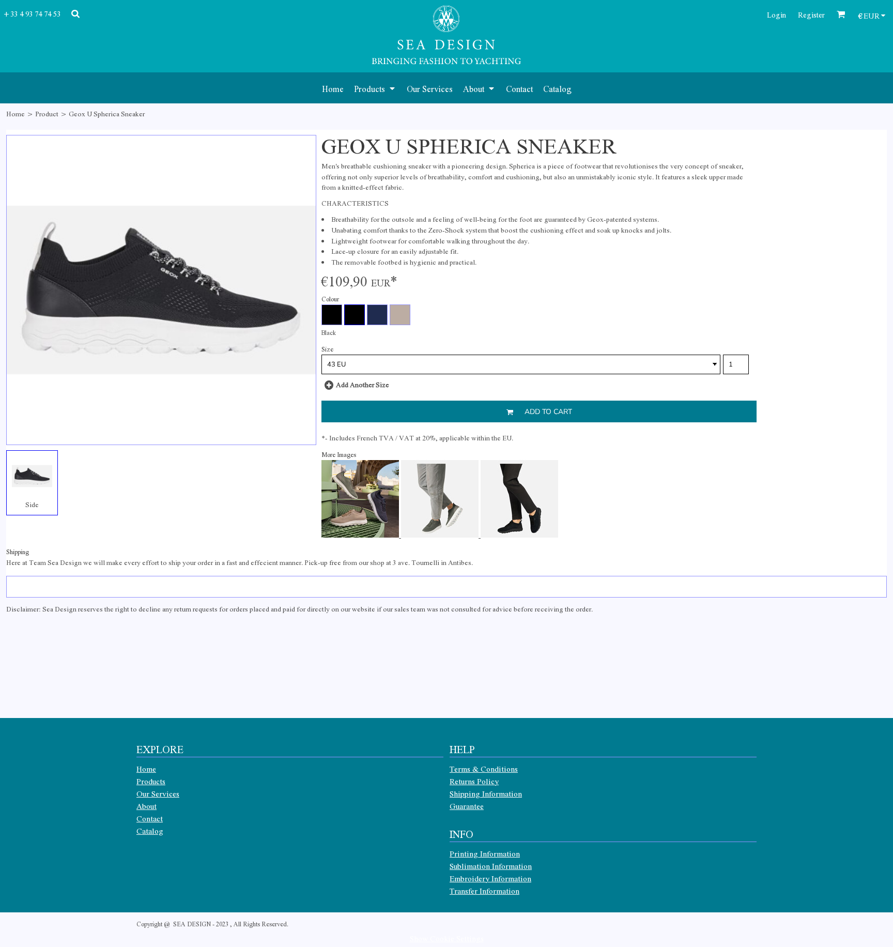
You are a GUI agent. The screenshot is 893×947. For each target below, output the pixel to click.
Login (776, 14)
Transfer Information (484, 890)
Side (32, 504)
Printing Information (485, 853)
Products (150, 781)
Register (811, 14)
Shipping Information (486, 793)
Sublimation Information (491, 866)
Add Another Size (362, 384)
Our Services (157, 793)
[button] (375, 87)
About (146, 806)
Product (46, 113)
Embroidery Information (490, 878)
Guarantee (467, 806)
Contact (149, 818)
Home (15, 113)
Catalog (149, 831)
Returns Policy (474, 781)
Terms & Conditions (484, 768)
